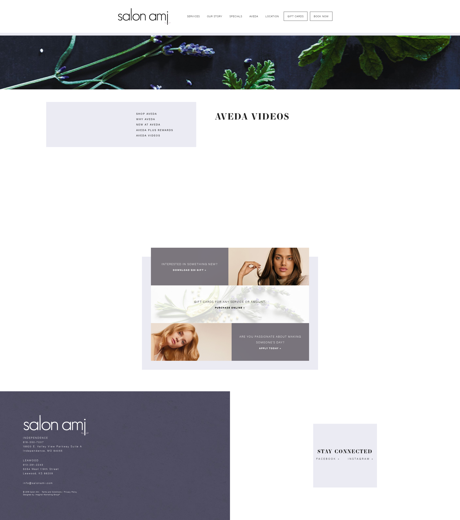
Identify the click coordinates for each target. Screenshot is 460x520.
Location (272, 16)
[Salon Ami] (144, 16)
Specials (235, 16)
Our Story (214, 16)
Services (193, 16)
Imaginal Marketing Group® (47, 494)
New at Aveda (148, 124)
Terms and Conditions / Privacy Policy (59, 491)
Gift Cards (296, 16)
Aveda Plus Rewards (154, 130)
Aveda (253, 16)
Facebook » (328, 458)
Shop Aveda (146, 113)
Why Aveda (145, 119)
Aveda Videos (148, 135)
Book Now (321, 16)
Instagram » (361, 458)
